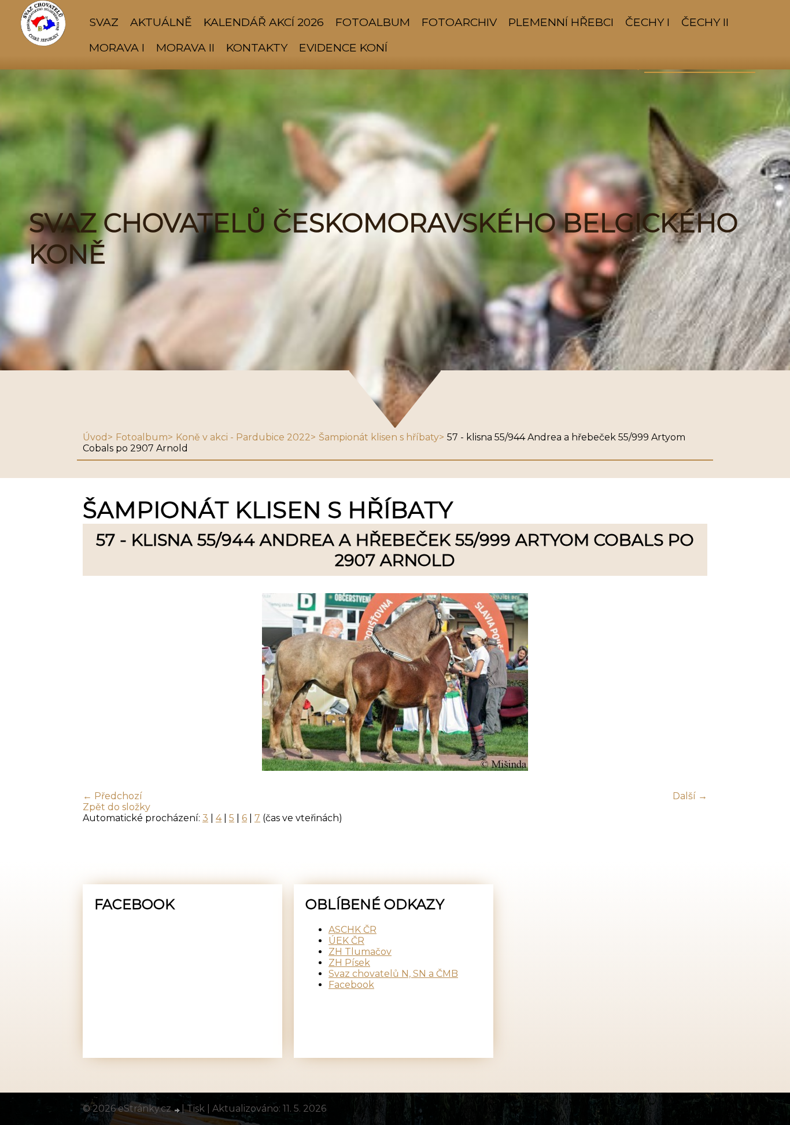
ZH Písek (349, 962)
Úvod (95, 437)
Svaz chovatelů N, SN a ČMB (393, 973)
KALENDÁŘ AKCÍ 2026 (264, 22)
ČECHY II (705, 22)
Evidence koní (343, 47)
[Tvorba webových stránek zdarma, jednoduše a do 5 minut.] (177, 1110)
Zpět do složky (116, 807)
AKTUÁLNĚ (161, 22)
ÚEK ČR (346, 940)
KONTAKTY (256, 47)
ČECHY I (647, 22)
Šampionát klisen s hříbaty (379, 437)
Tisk (196, 1108)
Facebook (351, 984)
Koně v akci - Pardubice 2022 (243, 437)
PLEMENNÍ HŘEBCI (561, 22)
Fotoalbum (372, 22)
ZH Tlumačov (360, 951)
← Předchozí (112, 796)
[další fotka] (688, 683)
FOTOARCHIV (459, 22)
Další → (690, 796)
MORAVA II (185, 47)
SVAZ (104, 22)
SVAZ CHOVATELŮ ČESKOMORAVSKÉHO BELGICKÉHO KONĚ (383, 238)
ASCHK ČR (352, 929)
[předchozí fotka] (101, 683)
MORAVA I (117, 47)
